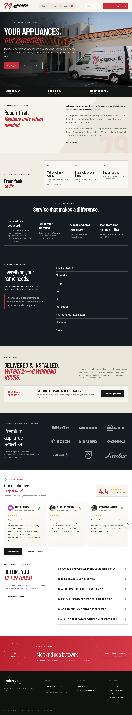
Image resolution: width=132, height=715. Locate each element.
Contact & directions (116, 697)
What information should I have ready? (80, 589)
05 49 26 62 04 (83, 686)
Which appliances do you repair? (76, 579)
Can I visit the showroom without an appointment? (87, 619)
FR (72, 6)
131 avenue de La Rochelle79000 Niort (53, 687)
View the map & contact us (115, 654)
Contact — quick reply (112, 394)
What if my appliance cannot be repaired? (82, 609)
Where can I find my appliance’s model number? (85, 599)
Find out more (71, 143)
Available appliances (116, 690)
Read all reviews (13, 552)
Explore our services (32, 66)
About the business (115, 694)
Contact (63, 6)
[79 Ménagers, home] (16, 6)
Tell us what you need (15, 597)
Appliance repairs (115, 686)
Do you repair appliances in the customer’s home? (86, 568)
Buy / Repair (11, 66)
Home (44, 6)
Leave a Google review (35, 552)
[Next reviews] (128, 524)
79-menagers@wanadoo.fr (86, 690)
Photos (53, 6)
